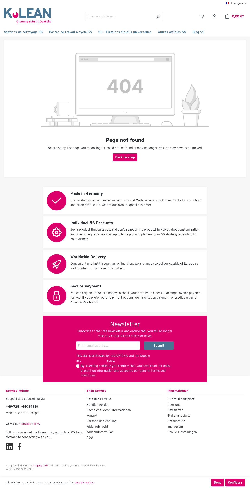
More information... (85, 482)
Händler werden (98, 405)
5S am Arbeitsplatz (181, 399)
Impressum (175, 426)
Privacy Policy (161, 356)
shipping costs (40, 465)
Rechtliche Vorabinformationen (109, 410)
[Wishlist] (201, 16)
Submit (159, 345)
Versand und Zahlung (102, 421)
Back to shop (125, 157)
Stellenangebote (179, 415)
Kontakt (92, 415)
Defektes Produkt (99, 399)
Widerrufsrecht (97, 426)
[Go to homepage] (27, 15)
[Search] (158, 16)
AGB (90, 437)
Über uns (173, 405)
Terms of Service (94, 360)
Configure (235, 482)
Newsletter (175, 410)
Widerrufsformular (100, 432)
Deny (217, 482)
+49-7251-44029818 (22, 406)
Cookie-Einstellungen (182, 432)
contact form (30, 424)
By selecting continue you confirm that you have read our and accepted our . (125, 370)
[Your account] (214, 16)
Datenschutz (176, 421)
